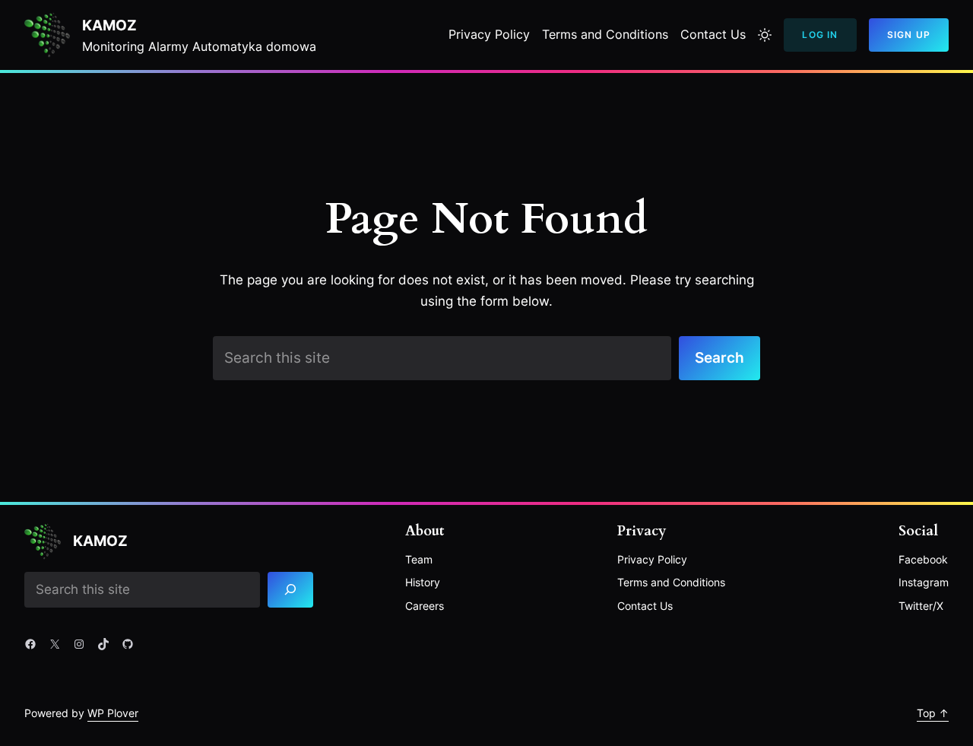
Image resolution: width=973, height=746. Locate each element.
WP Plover (112, 712)
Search (719, 357)
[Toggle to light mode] (765, 35)
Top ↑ (933, 712)
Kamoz (109, 25)
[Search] (290, 590)
